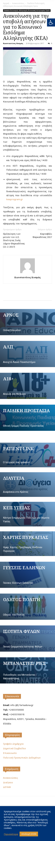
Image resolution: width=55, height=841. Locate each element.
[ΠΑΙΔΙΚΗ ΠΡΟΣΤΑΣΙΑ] (27, 418)
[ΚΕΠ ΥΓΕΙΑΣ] (27, 514)
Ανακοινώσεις (18, 3)
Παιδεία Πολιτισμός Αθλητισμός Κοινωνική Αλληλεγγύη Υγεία (24, 4)
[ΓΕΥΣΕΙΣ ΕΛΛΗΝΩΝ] (27, 575)
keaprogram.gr (14, 199)
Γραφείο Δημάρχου (13, 743)
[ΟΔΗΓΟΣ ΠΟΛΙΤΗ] (27, 607)
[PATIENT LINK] (27, 455)
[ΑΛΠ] (27, 354)
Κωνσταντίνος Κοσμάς (13, 43)
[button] (51, 22)
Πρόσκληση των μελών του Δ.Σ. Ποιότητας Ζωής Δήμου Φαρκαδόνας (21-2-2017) (14, 240)
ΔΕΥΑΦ (7, 786)
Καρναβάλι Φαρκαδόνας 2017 (42, 235)
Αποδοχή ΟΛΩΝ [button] (28, 834)
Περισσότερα (11, 834)
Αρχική (6, 3)
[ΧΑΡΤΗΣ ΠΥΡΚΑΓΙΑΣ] (27, 543)
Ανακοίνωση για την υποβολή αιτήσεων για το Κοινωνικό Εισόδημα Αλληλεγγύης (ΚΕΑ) (26, 26)
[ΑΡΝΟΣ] (27, 322)
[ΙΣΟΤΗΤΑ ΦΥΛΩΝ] (27, 638)
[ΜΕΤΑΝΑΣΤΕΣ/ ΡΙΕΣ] (27, 670)
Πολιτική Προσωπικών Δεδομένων (22, 757)
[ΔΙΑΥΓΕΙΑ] (27, 484)
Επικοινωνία (12, 696)
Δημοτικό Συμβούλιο (14, 748)
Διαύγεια (8, 782)
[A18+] (27, 386)
